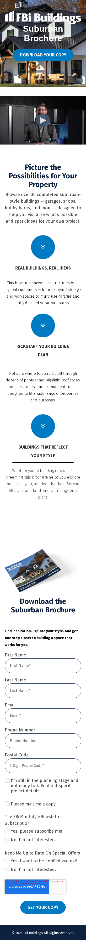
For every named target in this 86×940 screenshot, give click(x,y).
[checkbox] (43, 836)
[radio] (43, 832)
